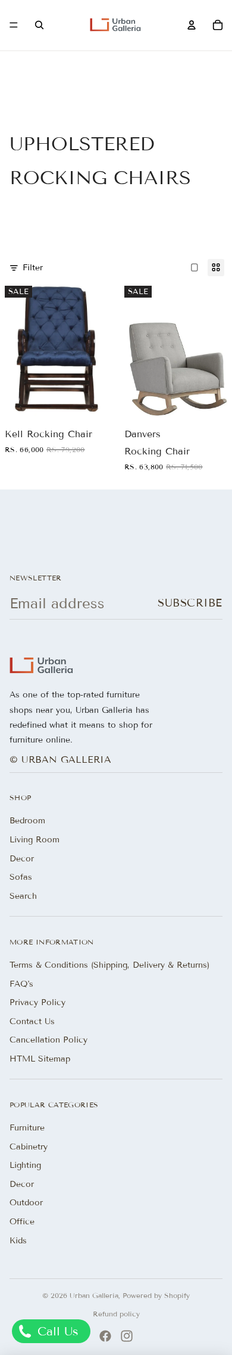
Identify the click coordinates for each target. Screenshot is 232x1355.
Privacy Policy (37, 1002)
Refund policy (116, 1313)
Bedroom (27, 821)
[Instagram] (127, 1336)
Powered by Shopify (156, 1295)
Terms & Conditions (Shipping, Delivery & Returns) (109, 965)
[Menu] (13, 25)
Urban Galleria (94, 1295)
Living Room (34, 840)
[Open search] (39, 25)
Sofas (21, 877)
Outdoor (26, 1203)
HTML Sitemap (40, 1059)
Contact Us (32, 1021)
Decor (22, 859)
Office (22, 1222)
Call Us (56, 1331)
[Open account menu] (191, 25)
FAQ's (21, 984)
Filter (33, 268)
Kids (18, 1241)
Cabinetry (29, 1147)
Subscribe (190, 602)
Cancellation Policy (48, 1040)
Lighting (25, 1165)
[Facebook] (105, 1336)
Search (23, 896)
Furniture (27, 1128)
